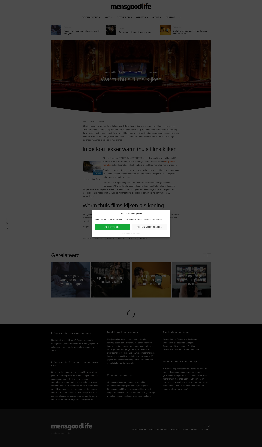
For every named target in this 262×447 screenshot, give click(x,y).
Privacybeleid (136, 233)
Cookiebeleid (125, 233)
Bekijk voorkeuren (149, 227)
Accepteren (112, 227)
